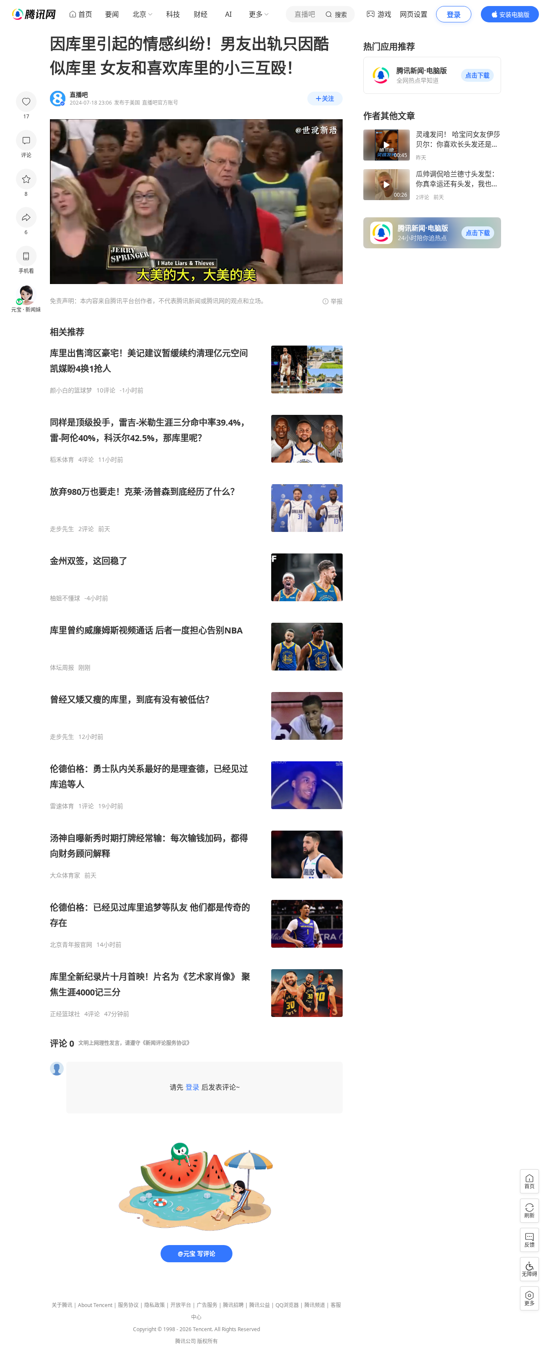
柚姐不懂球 (65, 598)
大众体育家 (65, 875)
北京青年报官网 (71, 945)
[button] (477, 75)
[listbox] (196, 672)
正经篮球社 (65, 1014)
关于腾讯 (62, 1305)
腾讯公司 (185, 1341)
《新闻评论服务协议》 (166, 1043)
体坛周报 (62, 667)
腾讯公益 (259, 1305)
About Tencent (95, 1305)
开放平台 (180, 1305)
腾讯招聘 (233, 1305)
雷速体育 (62, 806)
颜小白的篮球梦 (71, 390)
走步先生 (62, 529)
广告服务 (207, 1305)
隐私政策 (154, 1305)
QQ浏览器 (287, 1305)
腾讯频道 (314, 1305)
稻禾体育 (62, 460)
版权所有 (207, 1341)
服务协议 (128, 1305)
